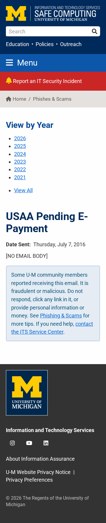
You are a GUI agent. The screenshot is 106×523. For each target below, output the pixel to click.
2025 (20, 146)
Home (19, 99)
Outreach (71, 44)
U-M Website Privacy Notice (38, 472)
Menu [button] (27, 63)
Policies (45, 44)
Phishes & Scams (52, 99)
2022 (20, 169)
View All (23, 190)
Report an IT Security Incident (47, 81)
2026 (20, 138)
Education (17, 44)
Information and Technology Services (50, 430)
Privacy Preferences (29, 480)
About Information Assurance (40, 459)
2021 (20, 177)
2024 (20, 154)
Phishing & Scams (61, 315)
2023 (20, 162)
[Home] (53, 13)
